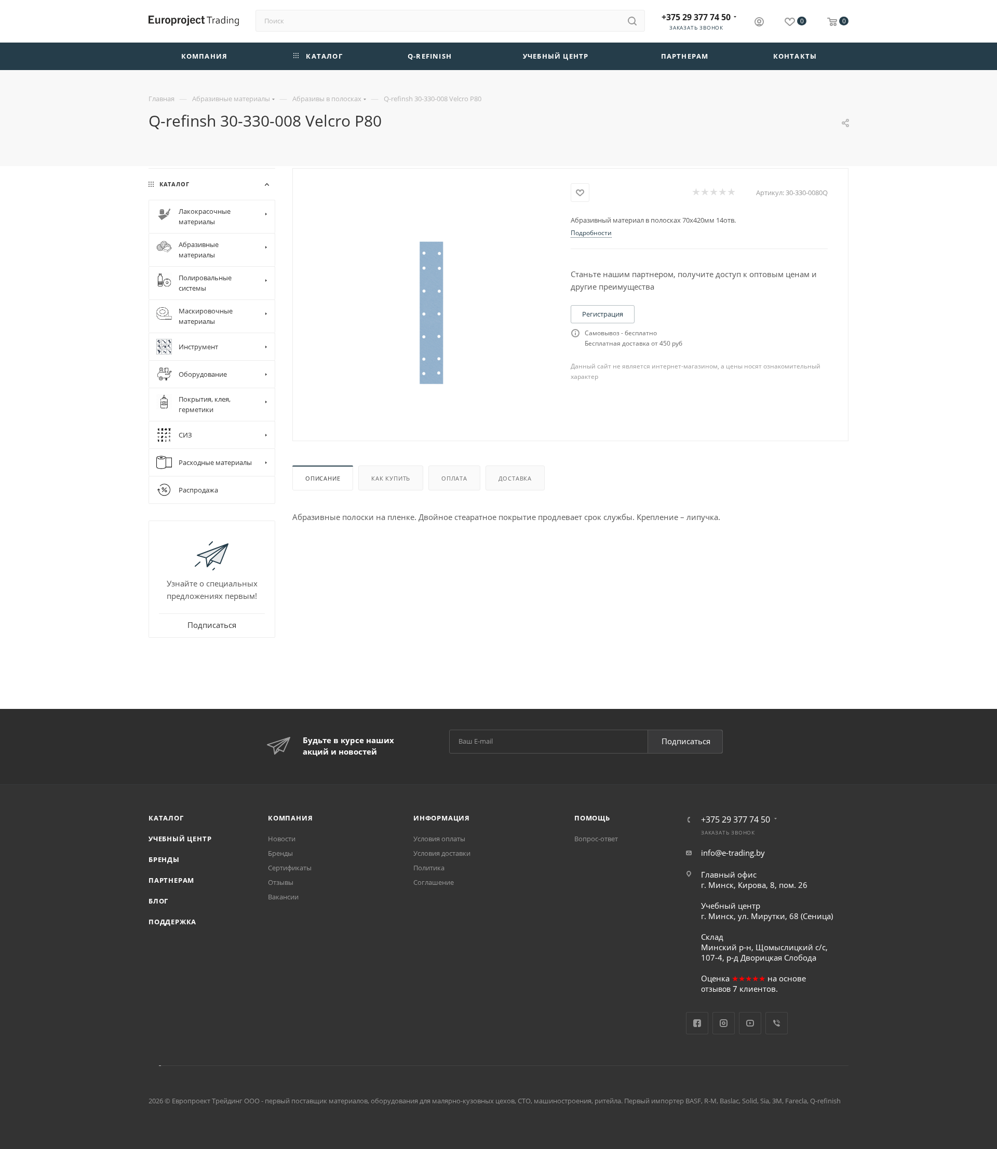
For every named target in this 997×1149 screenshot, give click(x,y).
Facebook (697, 1023)
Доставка (515, 478)
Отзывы (280, 882)
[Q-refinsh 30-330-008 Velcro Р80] (432, 313)
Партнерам (171, 880)
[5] (730, 192)
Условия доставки (441, 853)
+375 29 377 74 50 (696, 17)
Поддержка (172, 921)
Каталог (166, 818)
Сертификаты (290, 867)
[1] (695, 192)
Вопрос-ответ (596, 838)
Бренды (164, 859)
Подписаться (686, 741)
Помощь (592, 818)
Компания (290, 818)
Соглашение (433, 882)
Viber (776, 1023)
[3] (713, 192)
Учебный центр (180, 838)
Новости (281, 838)
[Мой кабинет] (759, 23)
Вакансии (283, 896)
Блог (158, 901)
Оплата (454, 478)
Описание (322, 478)
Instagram (723, 1023)
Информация (441, 818)
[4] (722, 192)
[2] (704, 192)
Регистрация (602, 314)
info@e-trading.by (733, 852)
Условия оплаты (439, 838)
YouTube (750, 1023)
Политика (428, 867)
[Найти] (632, 21)
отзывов (716, 989)
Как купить (390, 478)
